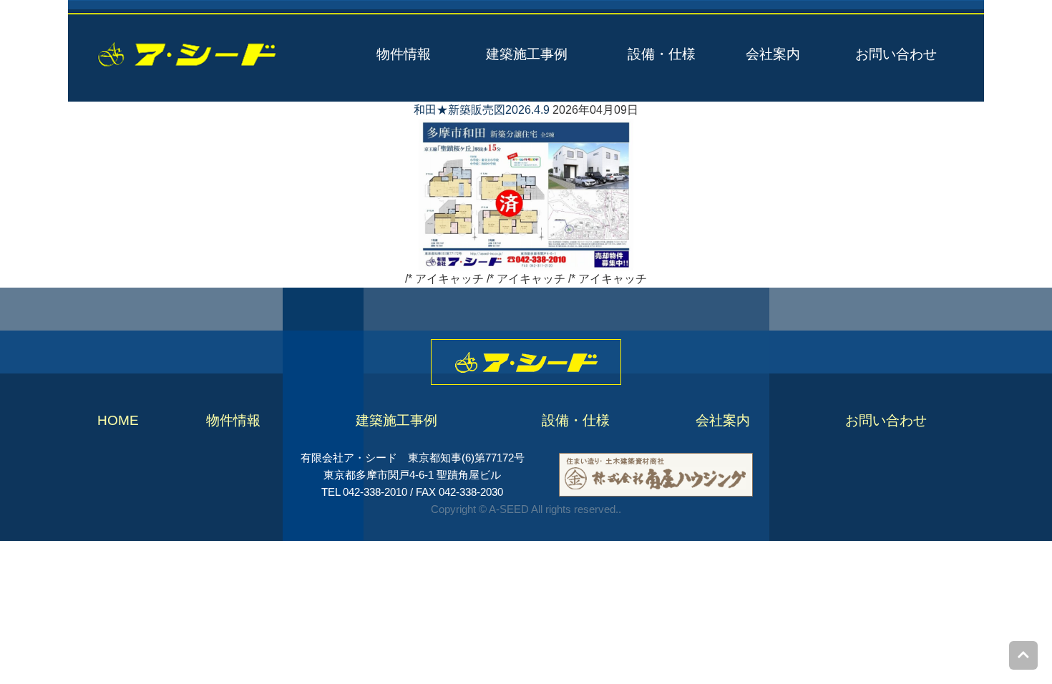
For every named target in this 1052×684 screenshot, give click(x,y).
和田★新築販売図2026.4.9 (482, 110)
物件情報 (403, 54)
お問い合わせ (896, 54)
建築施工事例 (527, 54)
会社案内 (773, 54)
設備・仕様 (662, 54)
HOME (118, 420)
